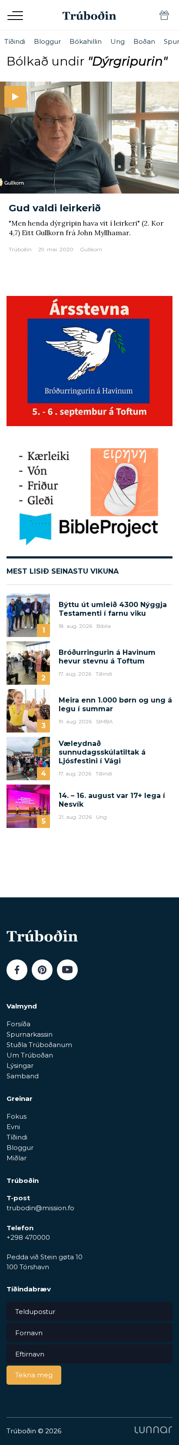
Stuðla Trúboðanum (39, 1045)
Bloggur (47, 41)
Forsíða (18, 1024)
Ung (117, 41)
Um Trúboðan (30, 1055)
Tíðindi (14, 41)
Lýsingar (20, 1065)
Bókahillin (86, 41)
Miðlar (17, 1158)
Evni (13, 1127)
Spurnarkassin (30, 1034)
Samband (23, 1076)
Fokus (17, 1116)
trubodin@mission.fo (40, 1208)
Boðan (144, 41)
